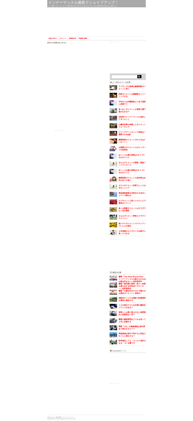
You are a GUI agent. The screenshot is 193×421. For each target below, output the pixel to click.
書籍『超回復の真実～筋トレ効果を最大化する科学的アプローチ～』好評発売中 (132, 286)
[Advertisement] (96, 22)
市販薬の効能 (83, 38)
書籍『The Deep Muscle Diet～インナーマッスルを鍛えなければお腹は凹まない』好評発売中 (132, 279)
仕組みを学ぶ (52, 38)
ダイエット (62, 38)
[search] (139, 76)
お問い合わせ (50, 417)
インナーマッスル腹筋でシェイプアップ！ (83, 2)
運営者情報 (58, 417)
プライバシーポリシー (69, 417)
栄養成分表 (72, 38)
